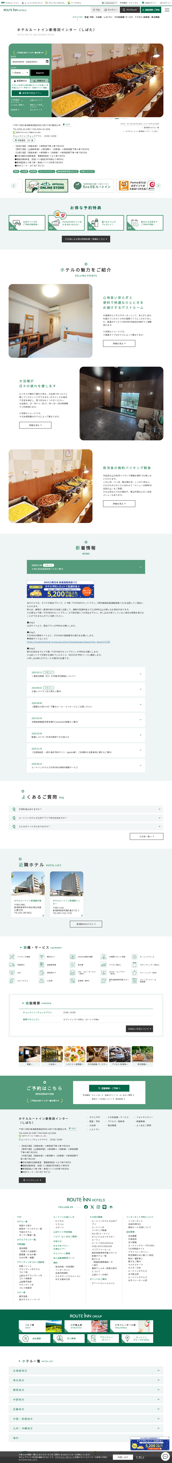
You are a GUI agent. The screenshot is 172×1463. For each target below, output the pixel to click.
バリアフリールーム (101, 1249)
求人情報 (132, 1242)
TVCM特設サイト (136, 1248)
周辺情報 (155, 17)
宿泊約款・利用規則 (64, 1266)
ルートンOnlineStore (102, 1242)
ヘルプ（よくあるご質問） (65, 1236)
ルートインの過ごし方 (63, 1216)
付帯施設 (21, 1244)
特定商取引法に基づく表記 (140, 1255)
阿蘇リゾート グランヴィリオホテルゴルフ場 (29, 1269)
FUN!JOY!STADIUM (102, 1246)
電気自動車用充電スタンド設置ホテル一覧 (104, 1254)
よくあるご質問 (143, 1125)
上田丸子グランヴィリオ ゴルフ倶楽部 (30, 1277)
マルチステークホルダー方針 (135, 1266)
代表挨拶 (132, 1238)
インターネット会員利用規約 (62, 1271)
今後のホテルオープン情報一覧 (27, 1233)
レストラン (108, 17)
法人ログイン (165, 2)
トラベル (59, 1224)
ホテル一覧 (22, 1221)
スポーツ (59, 1227)
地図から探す (25, 1225)
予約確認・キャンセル (129, 2)
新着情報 (140, 1121)
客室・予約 (89, 17)
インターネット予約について (139, 1216)
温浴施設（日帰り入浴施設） (28, 1250)
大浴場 (99, 17)
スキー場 (21, 1292)
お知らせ (57, 1241)
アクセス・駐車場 (142, 17)
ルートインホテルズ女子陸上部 (137, 1272)
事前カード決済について (139, 1227)
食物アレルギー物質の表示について (104, 1270)
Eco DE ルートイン (101, 1233)
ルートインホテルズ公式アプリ (104, 1222)
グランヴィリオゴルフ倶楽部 (30, 1262)
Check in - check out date (21, 56)
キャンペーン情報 (61, 1253)
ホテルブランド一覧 (26, 1239)
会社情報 (130, 1231)
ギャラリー (112, 9)
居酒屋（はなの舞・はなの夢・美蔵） (28, 1256)
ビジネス (59, 1220)
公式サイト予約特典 (62, 1231)
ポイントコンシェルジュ (103, 1283)
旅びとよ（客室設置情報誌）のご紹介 (102, 1261)
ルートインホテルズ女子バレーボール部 (137, 1279)
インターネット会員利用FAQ (135, 1222)
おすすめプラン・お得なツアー (61, 1247)
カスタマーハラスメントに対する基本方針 (67, 1278)
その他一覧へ (145, 836)
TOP (19, 1216)
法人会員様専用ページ (63, 1257)
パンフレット (131, 9)
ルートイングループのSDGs (141, 1245)
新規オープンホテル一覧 (30, 1228)
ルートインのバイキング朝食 (99, 1229)
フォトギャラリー (144, 1117)
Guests (13, 67)
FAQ (98, 9)
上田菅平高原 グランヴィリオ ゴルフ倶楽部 (26, 1284)
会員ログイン (150, 2)
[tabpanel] (107, 80)
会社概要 (132, 1235)
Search (40, 72)
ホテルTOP (78, 17)
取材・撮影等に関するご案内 (135, 1260)
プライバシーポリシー (138, 1251)
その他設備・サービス (123, 17)
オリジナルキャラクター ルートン (103, 1238)
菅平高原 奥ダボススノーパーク (29, 1298)
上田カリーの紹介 (100, 1274)
